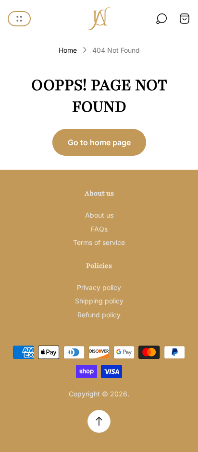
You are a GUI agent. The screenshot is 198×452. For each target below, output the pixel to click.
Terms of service (99, 242)
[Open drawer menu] (19, 18)
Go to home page (99, 142)
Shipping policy (99, 301)
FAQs (99, 229)
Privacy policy (99, 287)
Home (68, 50)
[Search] (161, 18)
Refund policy (99, 315)
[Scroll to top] (99, 421)
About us (99, 215)
